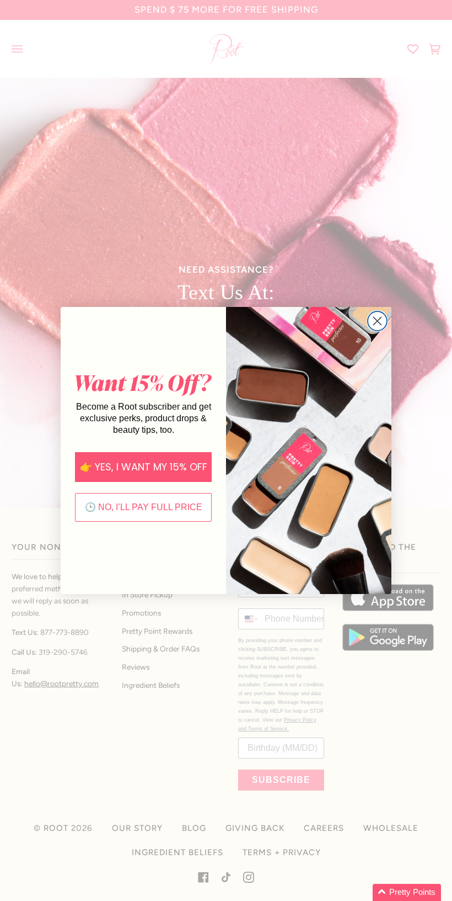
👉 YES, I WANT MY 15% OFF (143, 467)
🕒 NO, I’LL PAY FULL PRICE (143, 507)
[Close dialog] (377, 321)
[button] (407, 892)
